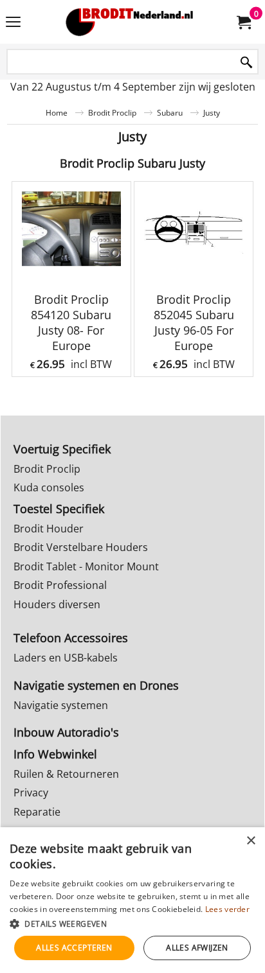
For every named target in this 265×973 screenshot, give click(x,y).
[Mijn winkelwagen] (243, 22)
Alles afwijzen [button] (197, 947)
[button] (132, 923)
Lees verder (227, 909)
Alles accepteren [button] (74, 947)
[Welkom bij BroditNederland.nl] (130, 22)
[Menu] (13, 23)
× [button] (250, 841)
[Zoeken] (246, 62)
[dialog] (132, 900)
